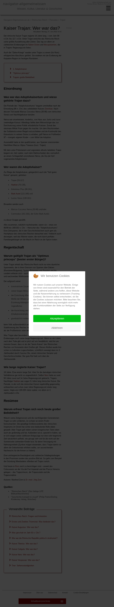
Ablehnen (57, 327)
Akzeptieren (57, 318)
